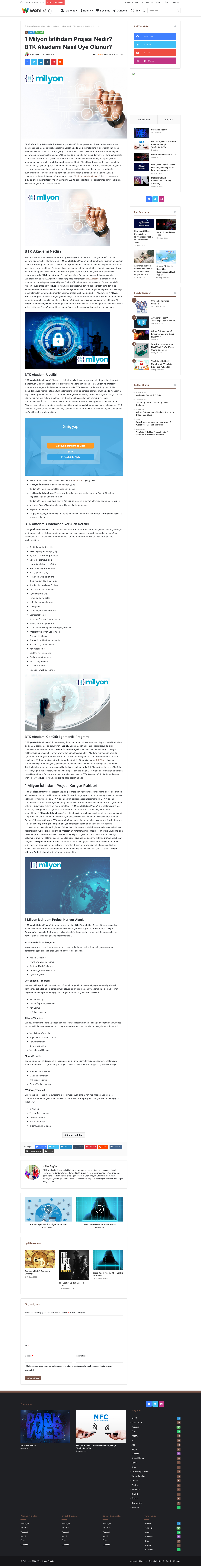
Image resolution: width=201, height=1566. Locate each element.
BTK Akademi (92, 278)
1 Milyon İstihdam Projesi (87, 176)
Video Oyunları (138, 1476)
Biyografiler (137, 1503)
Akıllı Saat (136, 1489)
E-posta (29, 1356)
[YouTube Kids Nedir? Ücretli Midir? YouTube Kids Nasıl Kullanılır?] (141, 365)
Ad (27, 1345)
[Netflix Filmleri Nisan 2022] (141, 157)
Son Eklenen (144, 119)
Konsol (135, 1480)
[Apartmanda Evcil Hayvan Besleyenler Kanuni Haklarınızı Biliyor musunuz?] (144, 256)
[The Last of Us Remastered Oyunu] (74, 1265)
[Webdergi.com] (37, 11)
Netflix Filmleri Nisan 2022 (163, 154)
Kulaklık (135, 1494)
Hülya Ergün (34, 54)
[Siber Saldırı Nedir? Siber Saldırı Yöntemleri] (108, 1260)
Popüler (169, 119)
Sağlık (134, 1449)
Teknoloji (149, 2)
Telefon (135, 1485)
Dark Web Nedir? (159, 130)
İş (43, 26)
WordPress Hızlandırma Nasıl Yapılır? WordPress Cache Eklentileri (162, 347)
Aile (133, 1445)
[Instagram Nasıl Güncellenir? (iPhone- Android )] (141, 181)
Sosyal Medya (138, 1458)
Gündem (175, 2)
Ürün (135, 10)
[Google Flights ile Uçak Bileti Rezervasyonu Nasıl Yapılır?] (166, 257)
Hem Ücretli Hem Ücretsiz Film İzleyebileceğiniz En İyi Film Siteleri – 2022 (163, 167)
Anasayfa (129, 2)
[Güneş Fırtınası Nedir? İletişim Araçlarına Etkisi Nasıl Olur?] (141, 335)
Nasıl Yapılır (137, 1422)
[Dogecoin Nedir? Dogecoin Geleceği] (40, 1259)
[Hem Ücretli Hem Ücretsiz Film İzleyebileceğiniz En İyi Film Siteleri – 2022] (141, 167)
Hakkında (139, 2)
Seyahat (104, 10)
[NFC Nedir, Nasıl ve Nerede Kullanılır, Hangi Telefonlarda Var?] (141, 145)
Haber (134, 1463)
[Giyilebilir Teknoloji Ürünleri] (141, 307)
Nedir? (159, 2)
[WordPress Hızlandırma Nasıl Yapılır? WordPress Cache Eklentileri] (141, 350)
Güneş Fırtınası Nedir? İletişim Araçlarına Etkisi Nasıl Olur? (162, 334)
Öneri (166, 2)
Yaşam (135, 1436)
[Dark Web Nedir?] (141, 133)
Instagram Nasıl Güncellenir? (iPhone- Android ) (161, 181)
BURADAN (79, 480)
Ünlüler (135, 1498)
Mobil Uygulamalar (140, 1471)
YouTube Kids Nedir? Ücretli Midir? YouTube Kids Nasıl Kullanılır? (161, 364)
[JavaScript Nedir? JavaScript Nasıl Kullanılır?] (141, 322)
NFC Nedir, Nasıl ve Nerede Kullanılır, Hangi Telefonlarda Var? (163, 144)
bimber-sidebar (74, 1135)
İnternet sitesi (82, 1356)
